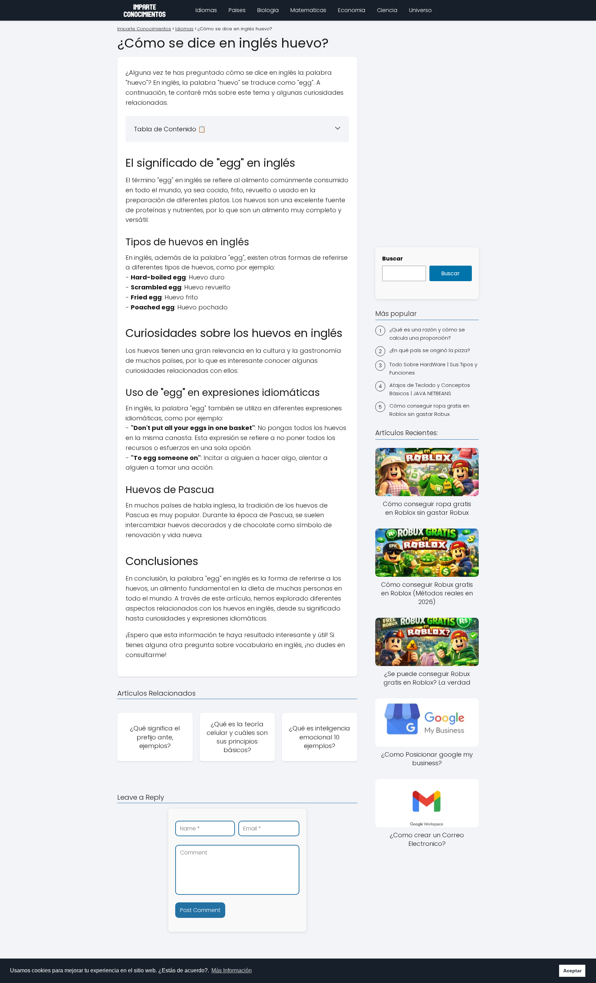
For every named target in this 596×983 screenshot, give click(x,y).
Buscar (392, 259)
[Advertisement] (427, 133)
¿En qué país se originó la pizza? (429, 350)
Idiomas (206, 10)
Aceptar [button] (572, 970)
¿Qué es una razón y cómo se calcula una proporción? (427, 333)
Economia (351, 10)
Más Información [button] (231, 970)
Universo (420, 10)
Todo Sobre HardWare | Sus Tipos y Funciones (433, 369)
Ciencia (387, 10)
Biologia (268, 10)
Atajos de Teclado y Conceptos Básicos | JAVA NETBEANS (429, 389)
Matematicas (308, 10)
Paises (237, 10)
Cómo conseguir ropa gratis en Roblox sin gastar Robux (429, 410)
